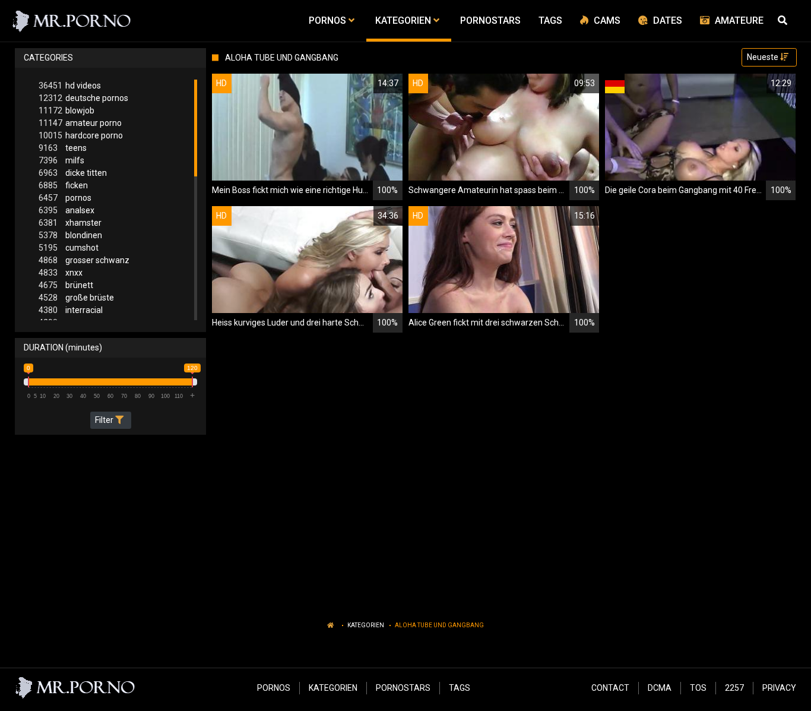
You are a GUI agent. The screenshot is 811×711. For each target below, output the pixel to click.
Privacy (779, 688)
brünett (66, 285)
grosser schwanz (84, 260)
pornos (65, 198)
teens (63, 148)
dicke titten (73, 173)
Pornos (273, 688)
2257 (734, 688)
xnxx (61, 272)
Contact (610, 688)
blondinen (70, 235)
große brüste (76, 297)
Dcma (659, 688)
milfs (61, 160)
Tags (459, 688)
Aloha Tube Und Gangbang (439, 625)
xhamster (70, 222)
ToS (698, 688)
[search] (784, 21)
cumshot (69, 247)
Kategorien (365, 625)
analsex (66, 210)
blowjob (66, 110)
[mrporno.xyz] (72, 21)
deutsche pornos (83, 98)
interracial (71, 310)
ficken (63, 185)
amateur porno (80, 123)
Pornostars (403, 688)
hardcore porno (81, 135)
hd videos (70, 85)
